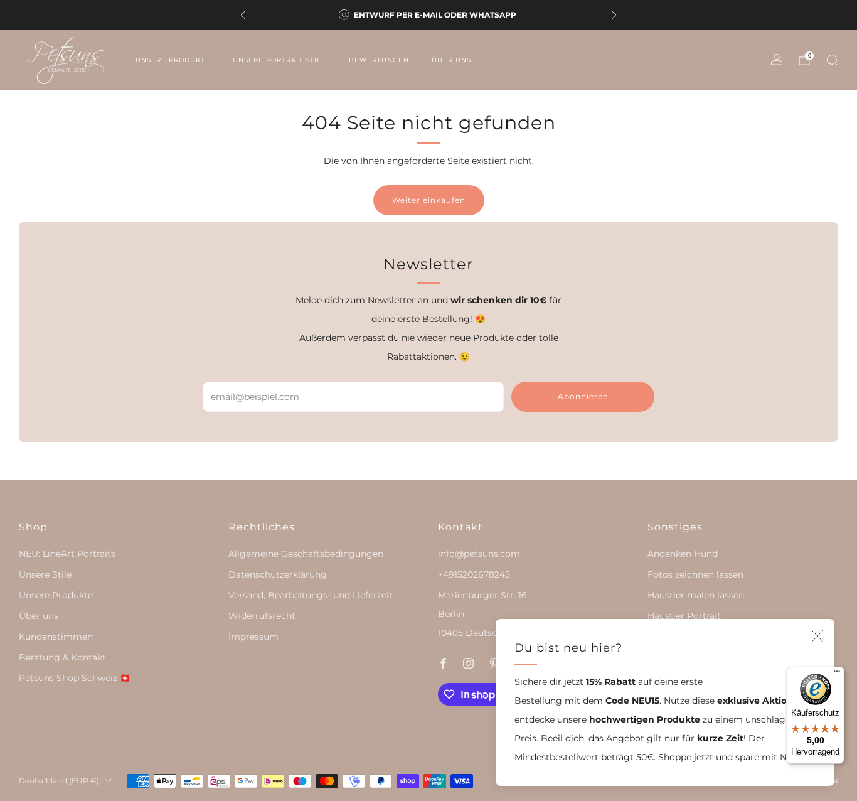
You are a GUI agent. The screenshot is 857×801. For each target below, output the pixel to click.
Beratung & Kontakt (62, 657)
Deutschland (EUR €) (59, 780)
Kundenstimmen (56, 637)
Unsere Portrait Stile (279, 60)
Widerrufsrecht (261, 616)
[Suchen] (832, 59)
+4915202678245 (474, 574)
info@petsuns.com (479, 554)
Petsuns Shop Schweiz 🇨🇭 (74, 678)
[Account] (776, 59)
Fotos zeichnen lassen (695, 574)
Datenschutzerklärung (277, 574)
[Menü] (836, 674)
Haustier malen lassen (695, 595)
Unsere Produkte (173, 60)
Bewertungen (379, 60)
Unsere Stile (45, 574)
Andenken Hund (682, 554)
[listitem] (428, 15)
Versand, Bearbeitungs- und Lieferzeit (310, 595)
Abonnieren (583, 396)
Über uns (451, 60)
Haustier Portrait (684, 616)
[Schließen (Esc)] (817, 636)
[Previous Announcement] (243, 15)
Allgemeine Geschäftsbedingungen (305, 554)
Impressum (253, 637)
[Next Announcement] (614, 15)
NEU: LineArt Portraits (67, 554)
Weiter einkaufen (429, 200)
